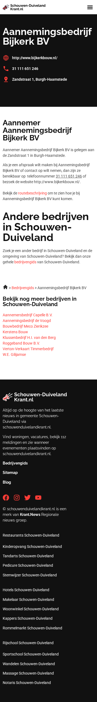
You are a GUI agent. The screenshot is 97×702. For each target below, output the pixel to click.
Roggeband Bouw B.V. (21, 343)
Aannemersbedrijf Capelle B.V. (28, 315)
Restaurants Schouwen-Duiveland (31, 535)
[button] (89, 7)
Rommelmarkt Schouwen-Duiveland (32, 628)
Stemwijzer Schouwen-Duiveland (30, 575)
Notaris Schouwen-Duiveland (27, 682)
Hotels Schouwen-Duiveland (26, 590)
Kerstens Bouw (15, 332)
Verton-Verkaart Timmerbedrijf (28, 349)
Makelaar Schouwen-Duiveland (28, 599)
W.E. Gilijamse (14, 354)
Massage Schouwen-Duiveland (28, 673)
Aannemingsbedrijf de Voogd (27, 320)
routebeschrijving (32, 193)
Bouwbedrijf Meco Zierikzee (25, 326)
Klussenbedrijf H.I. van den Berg (29, 337)
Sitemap (10, 472)
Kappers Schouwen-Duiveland (28, 618)
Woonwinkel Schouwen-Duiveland (31, 609)
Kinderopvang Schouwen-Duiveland (32, 546)
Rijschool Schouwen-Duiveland (28, 643)
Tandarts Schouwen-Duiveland (28, 556)
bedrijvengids (25, 262)
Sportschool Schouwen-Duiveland (31, 654)
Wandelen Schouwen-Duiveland (29, 664)
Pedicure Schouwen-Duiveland (28, 565)
